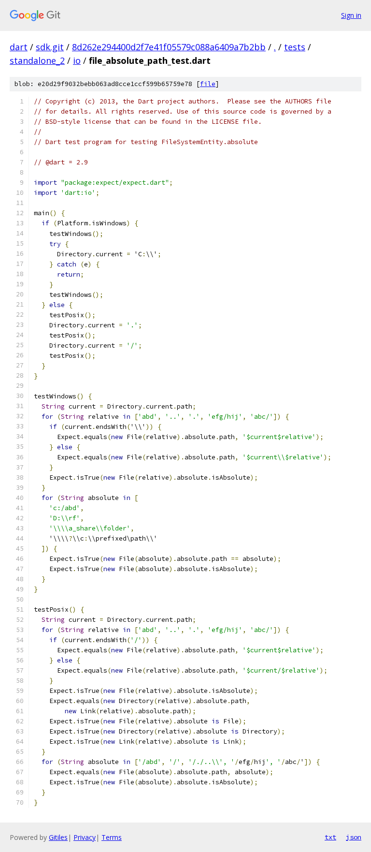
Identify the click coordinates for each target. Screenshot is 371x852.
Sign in (351, 15)
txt (330, 837)
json (353, 837)
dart (19, 47)
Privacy (84, 837)
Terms (111, 837)
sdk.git (50, 47)
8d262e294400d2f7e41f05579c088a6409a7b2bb (169, 47)
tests (294, 47)
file (207, 84)
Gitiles (58, 837)
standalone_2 (37, 60)
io (77, 60)
